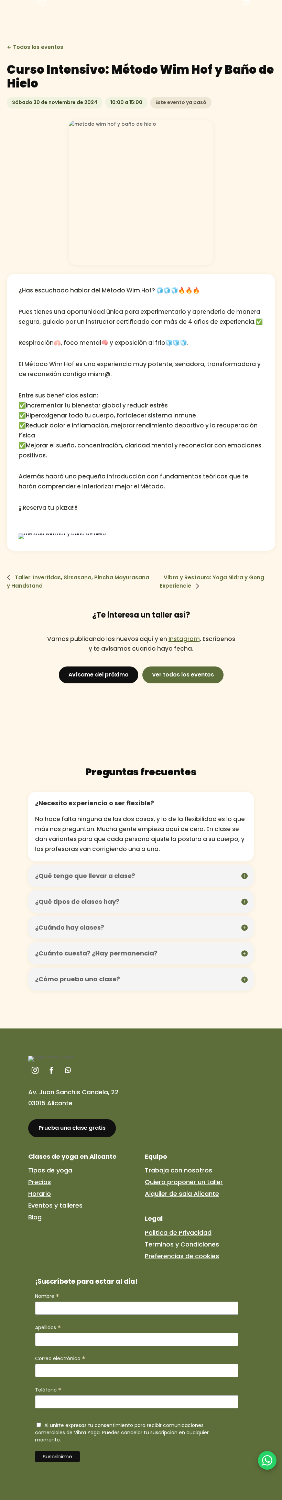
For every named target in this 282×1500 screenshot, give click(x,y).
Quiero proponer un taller (184, 1182)
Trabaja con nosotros (178, 1170)
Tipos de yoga (50, 1170)
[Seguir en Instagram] (35, 1070)
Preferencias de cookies (182, 1256)
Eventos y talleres (55, 1205)
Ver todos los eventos (183, 675)
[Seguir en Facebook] (51, 1070)
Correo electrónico (60, 1358)
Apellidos (48, 1327)
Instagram (184, 639)
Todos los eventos (38, 47)
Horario (39, 1193)
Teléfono (48, 1390)
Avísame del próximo (98, 675)
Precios (39, 1182)
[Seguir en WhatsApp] (68, 1070)
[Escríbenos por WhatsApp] (267, 1460)
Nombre (47, 1296)
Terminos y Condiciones (182, 1244)
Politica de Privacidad (178, 1232)
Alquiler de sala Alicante (182, 1193)
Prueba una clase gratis (72, 1128)
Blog (35, 1217)
